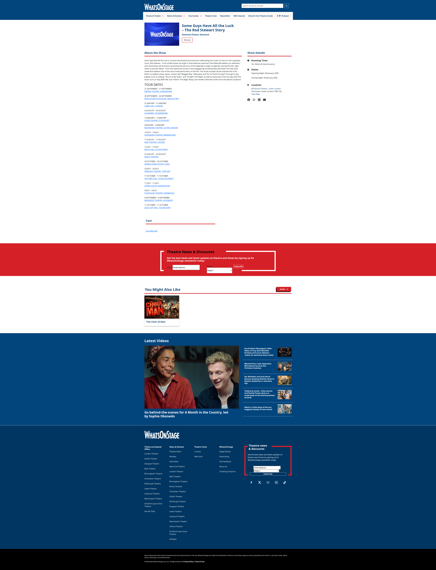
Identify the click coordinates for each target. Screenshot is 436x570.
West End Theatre (177, 466)
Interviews (173, 461)
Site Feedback (225, 461)
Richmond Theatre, (190, 34)
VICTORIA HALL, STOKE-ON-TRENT (158, 178)
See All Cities (149, 511)
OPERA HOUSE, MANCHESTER (157, 186)
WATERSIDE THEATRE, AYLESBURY (158, 200)
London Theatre (151, 453)
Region (210, 266)
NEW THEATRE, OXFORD (154, 142)
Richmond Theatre (259, 88)
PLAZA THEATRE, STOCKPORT (156, 120)
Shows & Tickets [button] (153, 16)
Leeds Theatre (150, 488)
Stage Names (225, 451)
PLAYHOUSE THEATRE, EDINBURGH (159, 193)
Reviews (172, 456)
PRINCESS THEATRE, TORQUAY (157, 171)
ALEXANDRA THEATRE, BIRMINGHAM (160, 135)
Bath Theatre (150, 468)
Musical (187, 40)
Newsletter (225, 16)
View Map (255, 94)
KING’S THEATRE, (151, 157)
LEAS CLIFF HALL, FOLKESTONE (157, 207)
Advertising (224, 456)
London (197, 451)
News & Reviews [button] (174, 16)
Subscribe (238, 266)
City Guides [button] (193, 16)
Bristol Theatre (175, 486)
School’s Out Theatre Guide (260, 16)
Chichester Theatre (152, 478)
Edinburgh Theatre (152, 483)
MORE (282, 289)
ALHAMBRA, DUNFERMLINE (156, 113)
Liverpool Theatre (152, 493)
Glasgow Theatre (151, 463)
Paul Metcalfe (151, 231)
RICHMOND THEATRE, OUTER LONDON (161, 128)
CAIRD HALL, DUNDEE (153, 106)
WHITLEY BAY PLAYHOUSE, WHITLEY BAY (161, 98)
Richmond (204, 34)
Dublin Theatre (150, 458)
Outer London (275, 88)
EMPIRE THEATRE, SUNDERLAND (158, 91)
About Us (223, 466)
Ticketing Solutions (227, 471)
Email (170, 267)
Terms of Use (199, 562)
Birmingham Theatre (153, 473)
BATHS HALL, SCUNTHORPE (156, 149)
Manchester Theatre (153, 498)
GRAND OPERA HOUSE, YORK (157, 164)
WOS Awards (239, 16)
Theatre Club (211, 16)
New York (198, 456)
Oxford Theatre (176, 526)
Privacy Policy (188, 562)
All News (173, 539)
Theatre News (175, 451)
